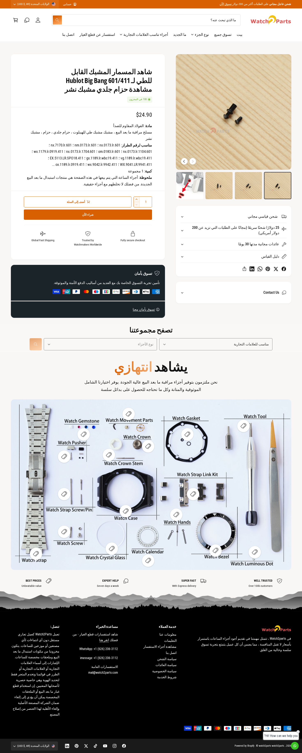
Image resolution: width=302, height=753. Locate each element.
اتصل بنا (171, 653)
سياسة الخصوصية (164, 671)
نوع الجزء (202, 34)
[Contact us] (295, 746)
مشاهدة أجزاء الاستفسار (159, 647)
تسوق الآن (226, 4)
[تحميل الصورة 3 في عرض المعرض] (219, 185)
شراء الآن (88, 214)
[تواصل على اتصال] (26, 20)
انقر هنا (104, 640)
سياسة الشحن (166, 659)
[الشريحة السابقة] (192, 161)
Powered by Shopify (244, 745)
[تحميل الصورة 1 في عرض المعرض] (277, 185)
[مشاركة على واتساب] (260, 269)
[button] (15, 20)
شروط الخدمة (166, 677)
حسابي (67, 4)
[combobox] (146, 20)
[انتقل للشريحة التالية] (184, 161)
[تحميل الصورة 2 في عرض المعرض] (248, 185)
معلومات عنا (167, 634)
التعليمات (170, 641)
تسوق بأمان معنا (144, 309)
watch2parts (278, 745)
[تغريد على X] (276, 269)
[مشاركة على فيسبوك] (284, 269)
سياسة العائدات (166, 665)
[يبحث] (36, 344)
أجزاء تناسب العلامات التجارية (145, 34)
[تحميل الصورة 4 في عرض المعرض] (189, 185)
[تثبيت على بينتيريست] (268, 269)
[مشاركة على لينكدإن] (252, 269)
